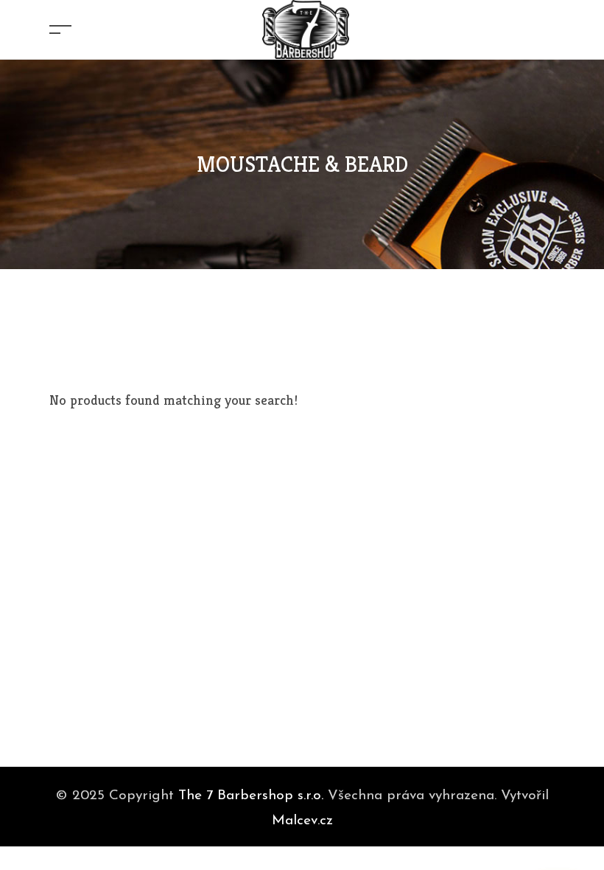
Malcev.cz (302, 821)
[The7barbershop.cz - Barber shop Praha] (305, 28)
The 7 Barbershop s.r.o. (250, 796)
